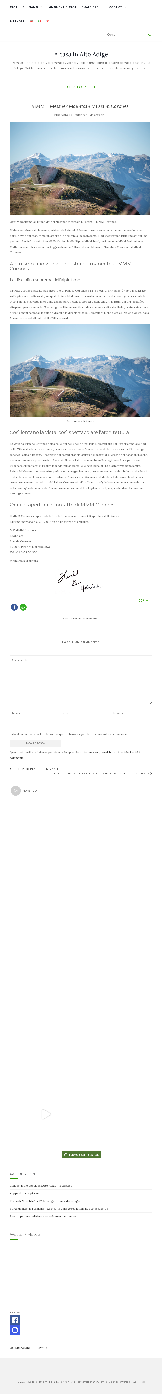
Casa (14, 7)
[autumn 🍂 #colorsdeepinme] (116, 974)
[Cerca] (149, 35)
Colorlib (113, 1381)
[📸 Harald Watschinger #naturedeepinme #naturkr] (46, 834)
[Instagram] (15, 1330)
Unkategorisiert (81, 87)
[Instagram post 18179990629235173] (46, 1114)
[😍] (46, 974)
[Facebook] (15, 1320)
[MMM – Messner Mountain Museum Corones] (80, 168)
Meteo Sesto (16, 1312)
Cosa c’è (116, 7)
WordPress (139, 1381)
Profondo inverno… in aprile (35, 768)
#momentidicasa (62, 7)
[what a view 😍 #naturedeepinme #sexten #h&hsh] (46, 904)
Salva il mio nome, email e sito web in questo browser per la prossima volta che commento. (70, 734)
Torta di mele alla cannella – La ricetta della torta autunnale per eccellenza (59, 1208)
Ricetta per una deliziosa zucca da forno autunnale (43, 1216)
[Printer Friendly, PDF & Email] (143, 600)
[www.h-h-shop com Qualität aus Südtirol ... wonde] (116, 1114)
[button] (14, 607)
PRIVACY (41, 1348)
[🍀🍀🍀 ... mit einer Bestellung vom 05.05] (116, 834)
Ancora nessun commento (80, 618)
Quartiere (89, 7)
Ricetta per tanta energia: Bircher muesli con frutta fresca (101, 773)
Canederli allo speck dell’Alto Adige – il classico (41, 1185)
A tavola (17, 21)
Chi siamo (30, 7)
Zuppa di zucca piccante (25, 1193)
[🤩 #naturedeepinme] (46, 1044)
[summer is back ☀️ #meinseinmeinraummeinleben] (116, 1044)
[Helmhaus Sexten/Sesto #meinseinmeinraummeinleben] (116, 904)
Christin (99, 115)
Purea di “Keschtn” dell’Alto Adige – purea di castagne (45, 1201)
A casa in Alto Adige (81, 54)
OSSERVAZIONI (20, 1348)
